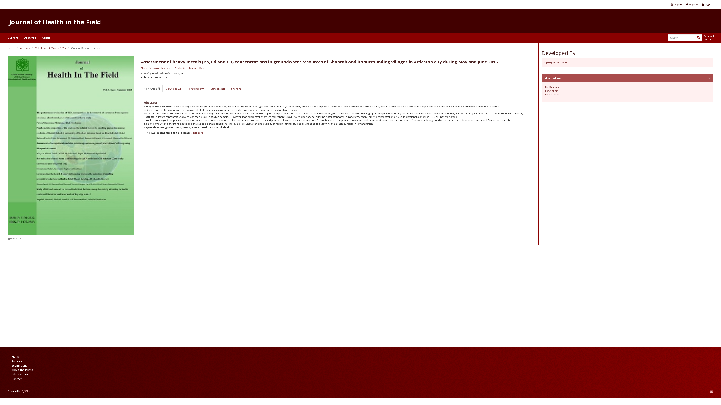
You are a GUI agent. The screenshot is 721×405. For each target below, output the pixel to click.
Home (11, 48)
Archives (30, 38)
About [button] (46, 38)
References (194, 88)
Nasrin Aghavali (150, 68)
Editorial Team (21, 374)
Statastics (216, 88)
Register (693, 4)
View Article (151, 88)
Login (707, 4)
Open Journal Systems (557, 62)
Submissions (19, 365)
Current (13, 38)
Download (172, 88)
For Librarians (553, 94)
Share (235, 88)
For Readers (552, 87)
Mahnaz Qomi (197, 68)
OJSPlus (26, 391)
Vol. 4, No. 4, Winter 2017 (50, 48)
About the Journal (23, 370)
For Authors (551, 90)
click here (197, 132)
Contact (17, 379)
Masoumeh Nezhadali (174, 68)
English (677, 4)
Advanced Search (708, 37)
